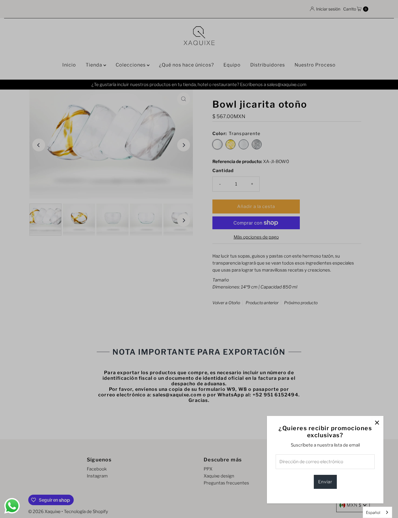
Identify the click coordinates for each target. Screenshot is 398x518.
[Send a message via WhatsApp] (12, 506)
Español (373, 512)
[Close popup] (377, 422)
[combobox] (377, 512)
